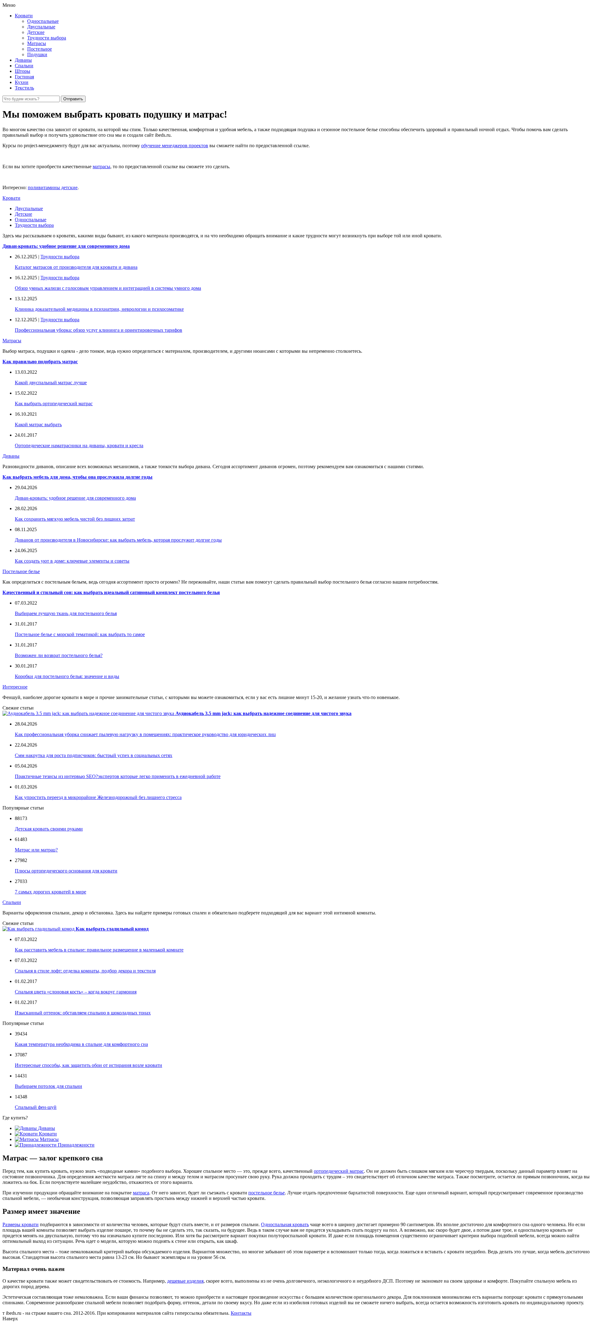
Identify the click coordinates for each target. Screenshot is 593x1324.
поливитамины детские (53, 187)
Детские (35, 32)
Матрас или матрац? (36, 849)
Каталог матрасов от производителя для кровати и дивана (76, 267)
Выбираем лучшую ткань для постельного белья (66, 613)
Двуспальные (41, 26)
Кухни (21, 82)
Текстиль (24, 87)
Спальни (24, 65)
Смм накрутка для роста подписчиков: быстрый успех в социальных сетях (93, 755)
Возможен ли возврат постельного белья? (59, 655)
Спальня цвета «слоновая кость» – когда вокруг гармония (76, 991)
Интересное (14, 686)
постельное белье (266, 1192)
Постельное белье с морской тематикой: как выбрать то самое (80, 634)
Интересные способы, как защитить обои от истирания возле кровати (88, 1065)
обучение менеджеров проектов (174, 145)
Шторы (22, 71)
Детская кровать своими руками (49, 828)
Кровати (24, 15)
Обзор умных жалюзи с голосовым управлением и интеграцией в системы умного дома (108, 288)
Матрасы (36, 43)
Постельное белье (21, 571)
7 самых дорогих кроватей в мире (50, 891)
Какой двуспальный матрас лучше (51, 382)
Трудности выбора (46, 37)
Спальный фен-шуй (36, 1107)
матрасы (101, 166)
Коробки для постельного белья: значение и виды (67, 676)
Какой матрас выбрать (38, 424)
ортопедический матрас (339, 1171)
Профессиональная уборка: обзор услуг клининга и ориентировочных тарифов (98, 330)
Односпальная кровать (285, 1224)
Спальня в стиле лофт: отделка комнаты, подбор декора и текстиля (85, 970)
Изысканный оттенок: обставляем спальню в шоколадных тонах (83, 1012)
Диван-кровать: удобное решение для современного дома (75, 498)
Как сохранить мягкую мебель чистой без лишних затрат (75, 519)
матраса (141, 1192)
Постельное (39, 49)
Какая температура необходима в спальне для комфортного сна (81, 1044)
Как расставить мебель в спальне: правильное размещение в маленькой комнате (99, 949)
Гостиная (24, 76)
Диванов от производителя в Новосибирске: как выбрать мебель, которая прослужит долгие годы (118, 540)
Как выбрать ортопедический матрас (54, 403)
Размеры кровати (20, 1224)
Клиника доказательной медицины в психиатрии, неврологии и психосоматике (99, 309)
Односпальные (43, 21)
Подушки (37, 54)
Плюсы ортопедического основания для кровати (66, 870)
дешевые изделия (185, 1281)
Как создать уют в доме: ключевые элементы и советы (72, 561)
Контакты (241, 1313)
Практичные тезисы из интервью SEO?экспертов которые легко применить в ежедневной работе (118, 776)
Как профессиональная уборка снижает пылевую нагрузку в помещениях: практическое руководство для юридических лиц (145, 734)
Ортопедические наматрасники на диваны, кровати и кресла (79, 445)
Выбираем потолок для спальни (48, 1086)
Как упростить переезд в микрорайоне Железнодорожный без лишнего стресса (98, 797)
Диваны (23, 60)
